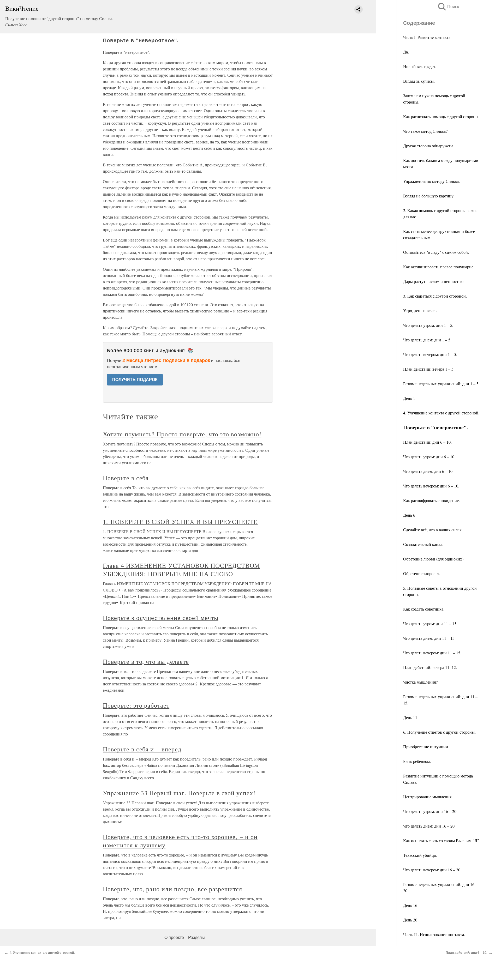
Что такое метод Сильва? (425, 131)
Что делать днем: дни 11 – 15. (429, 638)
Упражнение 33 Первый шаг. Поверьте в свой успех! (179, 793)
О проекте (174, 937)
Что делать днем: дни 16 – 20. (429, 826)
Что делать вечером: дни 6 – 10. (431, 485)
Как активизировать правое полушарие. (438, 266)
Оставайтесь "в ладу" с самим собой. (436, 252)
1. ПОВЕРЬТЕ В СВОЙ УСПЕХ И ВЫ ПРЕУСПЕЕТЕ (180, 521)
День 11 (410, 717)
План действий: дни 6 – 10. (427, 442)
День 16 (410, 905)
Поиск (448, 6)
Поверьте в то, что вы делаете (146, 661)
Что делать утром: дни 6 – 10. (429, 456)
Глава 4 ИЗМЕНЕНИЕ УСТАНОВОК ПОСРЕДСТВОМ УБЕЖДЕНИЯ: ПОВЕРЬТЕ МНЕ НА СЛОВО (181, 569)
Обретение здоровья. (421, 573)
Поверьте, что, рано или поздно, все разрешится (172, 889)
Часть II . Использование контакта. (434, 934)
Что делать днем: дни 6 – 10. (428, 471)
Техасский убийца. (420, 855)
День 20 (410, 919)
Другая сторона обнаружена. (428, 145)
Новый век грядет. (419, 66)
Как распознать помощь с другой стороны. (441, 116)
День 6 (409, 515)
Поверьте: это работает (136, 705)
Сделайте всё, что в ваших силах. (433, 529)
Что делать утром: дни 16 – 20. (430, 811)
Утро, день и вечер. (420, 310)
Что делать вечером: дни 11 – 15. (432, 652)
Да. (406, 52)
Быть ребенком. (417, 761)
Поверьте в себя (125, 478)
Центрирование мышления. (427, 796)
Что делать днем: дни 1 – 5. (427, 339)
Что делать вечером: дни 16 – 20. (432, 869)
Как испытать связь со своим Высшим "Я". (441, 840)
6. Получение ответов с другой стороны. (439, 732)
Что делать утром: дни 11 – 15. (430, 623)
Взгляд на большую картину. (429, 195)
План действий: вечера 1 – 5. (429, 369)
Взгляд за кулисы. (419, 81)
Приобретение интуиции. (426, 746)
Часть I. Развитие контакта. (427, 37)
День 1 (409, 398)
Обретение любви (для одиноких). (433, 559)
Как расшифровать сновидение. (431, 500)
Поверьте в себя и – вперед (142, 749)
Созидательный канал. (423, 544)
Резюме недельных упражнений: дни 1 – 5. (441, 383)
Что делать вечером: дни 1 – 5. (430, 354)
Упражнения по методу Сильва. (431, 181)
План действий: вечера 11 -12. (430, 667)
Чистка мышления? (420, 682)
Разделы (196, 937)
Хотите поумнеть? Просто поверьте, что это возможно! (182, 434)
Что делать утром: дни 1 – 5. (428, 325)
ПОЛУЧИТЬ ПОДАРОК (135, 379)
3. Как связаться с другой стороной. (435, 296)
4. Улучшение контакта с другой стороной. (441, 412)
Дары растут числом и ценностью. (433, 281)
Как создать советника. (423, 609)
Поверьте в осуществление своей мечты (160, 617)
